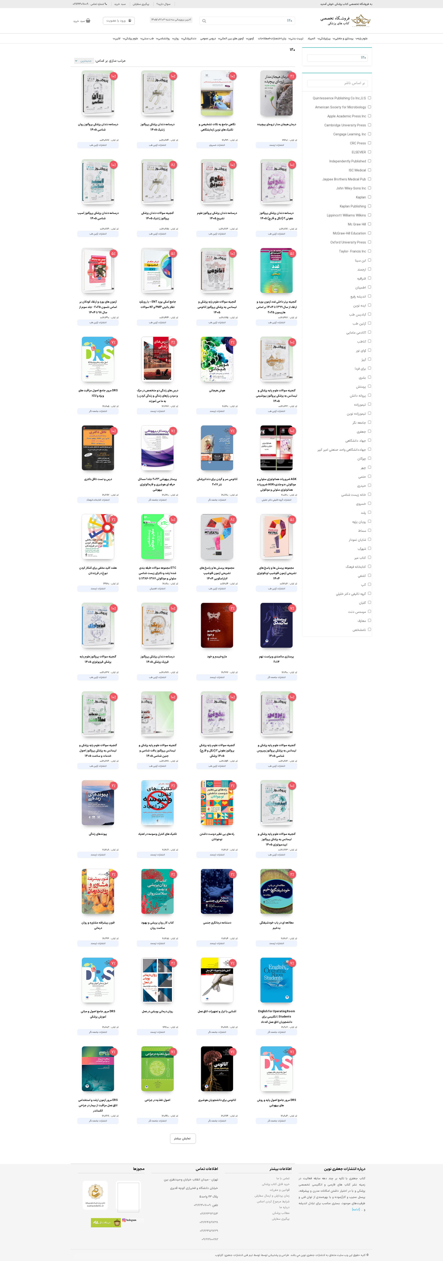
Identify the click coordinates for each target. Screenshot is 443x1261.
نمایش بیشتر (182, 1138)
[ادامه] (356, 1209)
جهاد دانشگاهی (355, 440)
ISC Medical (357, 170)
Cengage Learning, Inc (349, 134)
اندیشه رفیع (358, 296)
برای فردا (360, 368)
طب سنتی (148, 38)
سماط (362, 531)
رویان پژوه (359, 522)
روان (176, 38)
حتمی (362, 476)
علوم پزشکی (131, 38)
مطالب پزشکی (281, 1213)
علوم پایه (363, 38)
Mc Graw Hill (357, 224)
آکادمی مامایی (356, 332)
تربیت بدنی (296, 38)
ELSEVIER (359, 152)
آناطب (361, 341)
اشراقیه (361, 278)
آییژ (364, 359)
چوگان (361, 458)
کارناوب (219, 1255)
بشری (362, 377)
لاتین (117, 38)
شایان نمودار (357, 540)
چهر (363, 467)
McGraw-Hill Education (349, 233)
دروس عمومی (208, 38)
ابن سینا (360, 260)
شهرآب (362, 549)
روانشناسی (164, 38)
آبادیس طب (357, 314)
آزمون (251, 38)
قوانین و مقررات (280, 1190)
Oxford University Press (348, 242)
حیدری (361, 485)
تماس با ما (283, 1178)
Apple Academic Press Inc (346, 116)
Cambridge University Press (345, 125)
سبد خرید (120, 4)
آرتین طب (359, 323)
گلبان (362, 603)
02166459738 (209, 1222)
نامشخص (359, 630)
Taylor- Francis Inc (352, 251)
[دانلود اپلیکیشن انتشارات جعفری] (106, 1223)
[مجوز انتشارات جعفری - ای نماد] (128, 1195)
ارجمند (361, 269)
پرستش (361, 386)
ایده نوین (359, 305)
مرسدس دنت (357, 612)
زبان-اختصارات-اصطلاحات (272, 38)
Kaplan (361, 197)
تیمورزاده (360, 404)
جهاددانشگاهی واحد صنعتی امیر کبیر (341, 449)
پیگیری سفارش (141, 4)
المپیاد (311, 38)
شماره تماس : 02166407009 (89, 4)
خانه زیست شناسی (353, 494)
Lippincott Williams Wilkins (346, 215)
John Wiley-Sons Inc (351, 188)
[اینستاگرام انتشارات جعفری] (132, 1221)
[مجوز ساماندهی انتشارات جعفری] (95, 1195)
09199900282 (210, 1239)
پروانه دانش (358, 395)
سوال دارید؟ (163, 4)
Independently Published (347, 161)
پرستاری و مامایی (344, 38)
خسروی (361, 503)
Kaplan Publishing (353, 206)
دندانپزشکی (189, 38)
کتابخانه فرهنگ (356, 567)
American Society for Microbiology (340, 107)
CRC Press (358, 143)
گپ (363, 585)
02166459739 (209, 1231)
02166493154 (209, 1214)
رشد (363, 512)
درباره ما (284, 1207)
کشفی (362, 576)
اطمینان (360, 287)
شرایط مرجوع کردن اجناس (273, 1201)
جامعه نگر (359, 422)
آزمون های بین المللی (232, 38)
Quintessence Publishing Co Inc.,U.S (339, 98)
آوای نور (361, 350)
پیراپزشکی (325, 38)
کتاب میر (360, 558)
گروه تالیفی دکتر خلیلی (351, 594)
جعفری (361, 431)
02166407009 (202, 1205)
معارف (362, 621)
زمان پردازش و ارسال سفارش (272, 1196)
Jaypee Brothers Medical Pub (344, 179)
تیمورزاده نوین (356, 413)
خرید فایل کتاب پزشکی (276, 1184)
